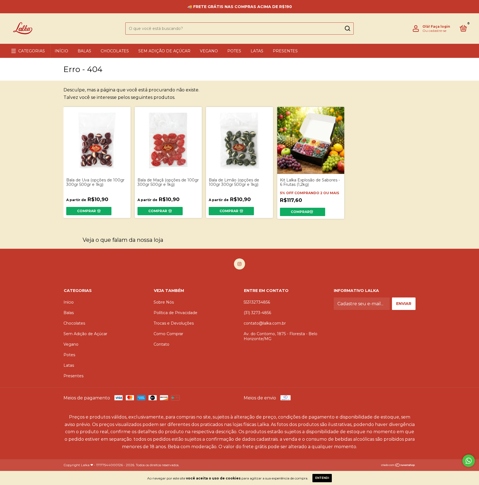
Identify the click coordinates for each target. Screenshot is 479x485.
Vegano (209, 50)
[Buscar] (347, 29)
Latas (257, 50)
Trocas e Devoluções (174, 323)
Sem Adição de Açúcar (164, 50)
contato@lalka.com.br (265, 323)
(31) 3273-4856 (257, 312)
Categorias (31, 50)
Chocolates (115, 50)
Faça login (440, 26)
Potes (234, 50)
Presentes (285, 50)
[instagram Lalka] (239, 264)
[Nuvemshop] (398, 465)
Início (61, 50)
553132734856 (257, 302)
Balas (84, 50)
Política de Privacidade (175, 312)
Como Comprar (168, 333)
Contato (161, 344)
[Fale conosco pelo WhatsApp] (468, 461)
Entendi (322, 478)
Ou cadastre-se (434, 31)
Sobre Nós (164, 302)
